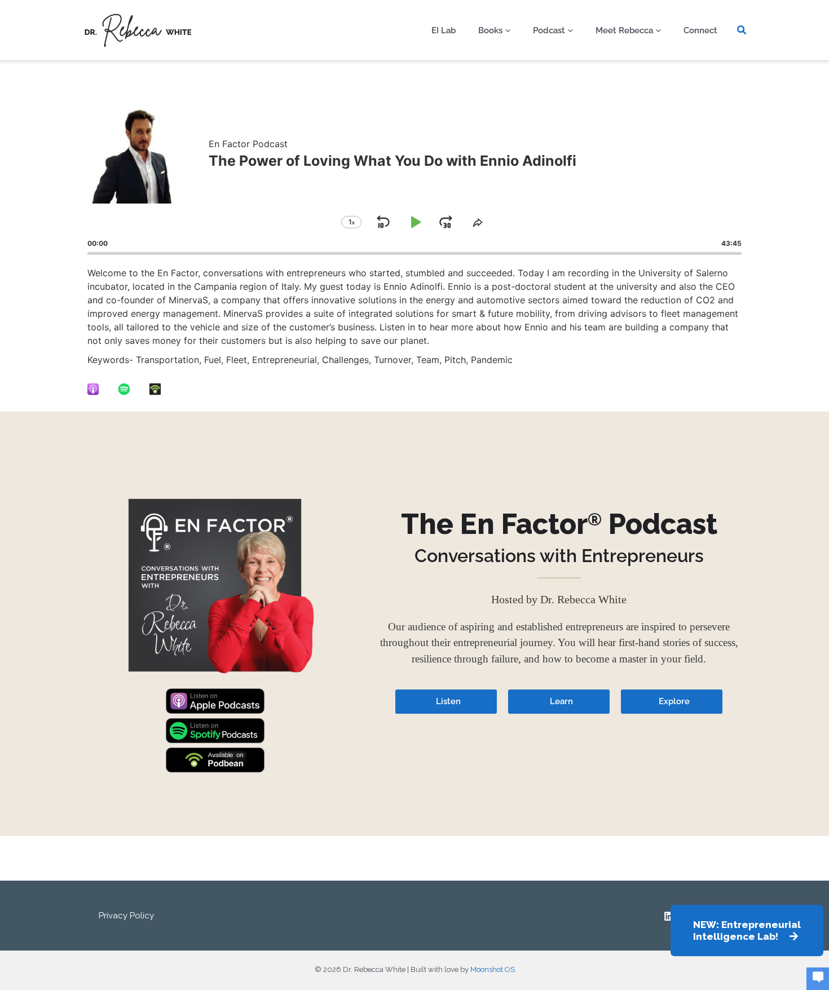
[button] (505, 30)
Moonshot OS (492, 969)
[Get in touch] (817, 978)
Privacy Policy (126, 916)
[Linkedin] (669, 916)
